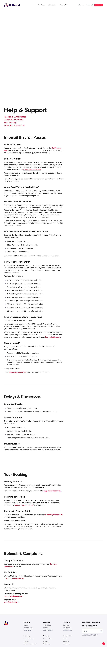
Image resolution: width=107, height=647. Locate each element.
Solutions (41, 5)
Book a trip (64, 5)
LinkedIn (65, 639)
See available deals (52, 337)
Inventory (46, 641)
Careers (26, 641)
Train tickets (47, 625)
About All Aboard (29, 639)
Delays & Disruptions (13, 119)
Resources (52, 5)
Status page (47, 644)
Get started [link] (98, 5)
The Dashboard (28, 627)
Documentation (48, 639)
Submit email (101, 631)
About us (81, 5)
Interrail (45, 627)
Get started (66, 625)
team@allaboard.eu (11, 602)
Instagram (66, 644)
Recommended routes (30, 644)
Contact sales (67, 630)
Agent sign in (67, 627)
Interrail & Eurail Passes (15, 117)
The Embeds (28, 630)
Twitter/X (66, 641)
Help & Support (48, 630)
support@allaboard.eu (17, 372)
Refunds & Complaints (14, 125)
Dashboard (89, 5)
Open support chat (103, 643)
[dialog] (67, 5)
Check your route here (32, 170)
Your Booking (10, 122)
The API (26, 625)
